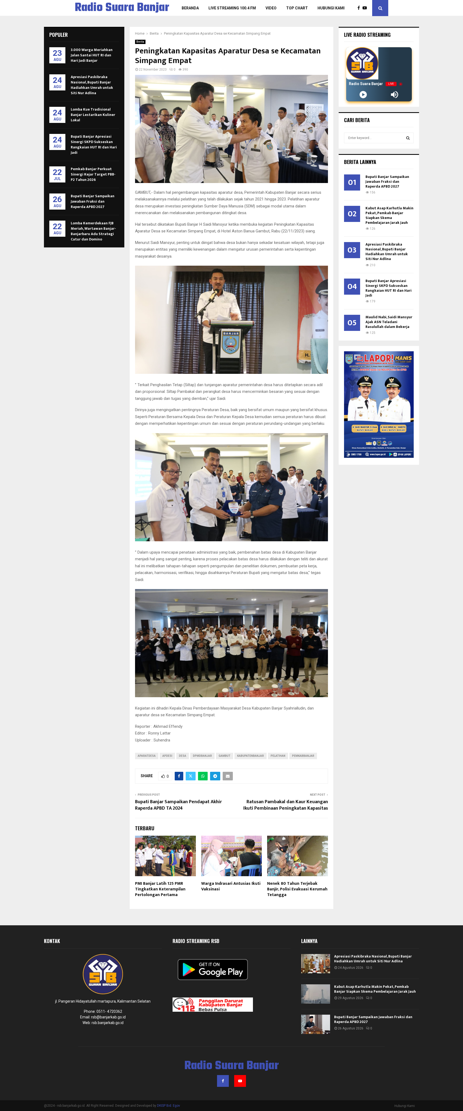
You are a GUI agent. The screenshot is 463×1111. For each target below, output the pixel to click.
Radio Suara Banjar (122, 8)
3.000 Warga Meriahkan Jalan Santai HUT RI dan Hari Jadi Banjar (92, 55)
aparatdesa (147, 755)
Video (271, 8)
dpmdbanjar (202, 755)
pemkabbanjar (303, 755)
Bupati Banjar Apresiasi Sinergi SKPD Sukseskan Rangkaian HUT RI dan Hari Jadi (94, 144)
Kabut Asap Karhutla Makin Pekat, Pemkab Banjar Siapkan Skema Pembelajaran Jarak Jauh (389, 215)
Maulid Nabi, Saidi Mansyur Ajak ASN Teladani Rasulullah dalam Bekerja (388, 322)
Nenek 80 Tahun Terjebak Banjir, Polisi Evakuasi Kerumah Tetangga (297, 889)
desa (182, 755)
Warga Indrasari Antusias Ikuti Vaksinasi (230, 886)
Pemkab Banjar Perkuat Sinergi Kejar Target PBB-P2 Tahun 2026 (93, 174)
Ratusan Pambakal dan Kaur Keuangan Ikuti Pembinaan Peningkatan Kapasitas (285, 805)
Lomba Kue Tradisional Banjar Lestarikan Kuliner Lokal (93, 114)
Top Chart (297, 8)
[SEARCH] (408, 138)
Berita (140, 41)
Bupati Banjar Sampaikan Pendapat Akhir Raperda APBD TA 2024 (178, 805)
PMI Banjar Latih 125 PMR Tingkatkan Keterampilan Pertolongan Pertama (160, 889)
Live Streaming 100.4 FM (232, 8)
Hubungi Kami (331, 8)
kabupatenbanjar (250, 755)
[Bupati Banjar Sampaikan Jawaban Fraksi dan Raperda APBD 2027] (315, 1024)
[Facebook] (360, 8)
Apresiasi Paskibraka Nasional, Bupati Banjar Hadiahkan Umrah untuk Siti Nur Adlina (92, 85)
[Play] (363, 94)
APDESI (167, 755)
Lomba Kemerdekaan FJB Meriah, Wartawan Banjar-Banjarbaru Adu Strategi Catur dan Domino (93, 231)
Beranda (190, 8)
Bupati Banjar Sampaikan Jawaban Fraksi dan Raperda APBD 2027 (92, 201)
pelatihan (278, 755)
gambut (224, 755)
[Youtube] (366, 8)
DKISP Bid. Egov (168, 1106)
